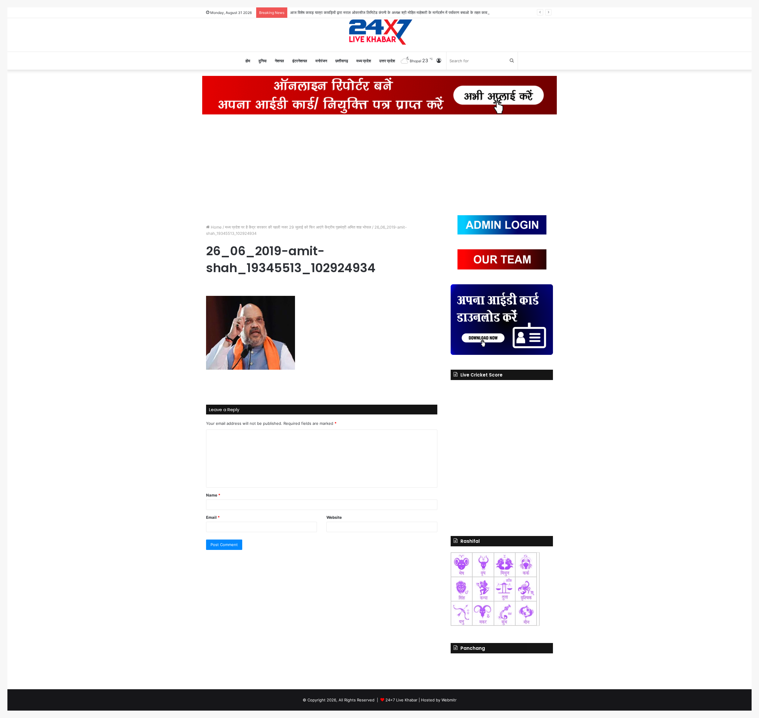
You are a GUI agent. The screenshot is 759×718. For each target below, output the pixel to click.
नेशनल (279, 60)
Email (213, 517)
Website (334, 517)
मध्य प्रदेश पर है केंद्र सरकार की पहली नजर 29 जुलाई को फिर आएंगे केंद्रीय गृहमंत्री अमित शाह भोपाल (298, 227)
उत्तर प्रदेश (387, 60)
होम (247, 60)
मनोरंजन (321, 60)
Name (213, 495)
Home (216, 227)
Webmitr (449, 700)
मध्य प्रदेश (363, 60)
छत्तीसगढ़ (341, 60)
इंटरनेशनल (299, 60)
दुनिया (263, 60)
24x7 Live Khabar (401, 700)
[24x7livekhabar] (379, 31)
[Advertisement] (379, 164)
